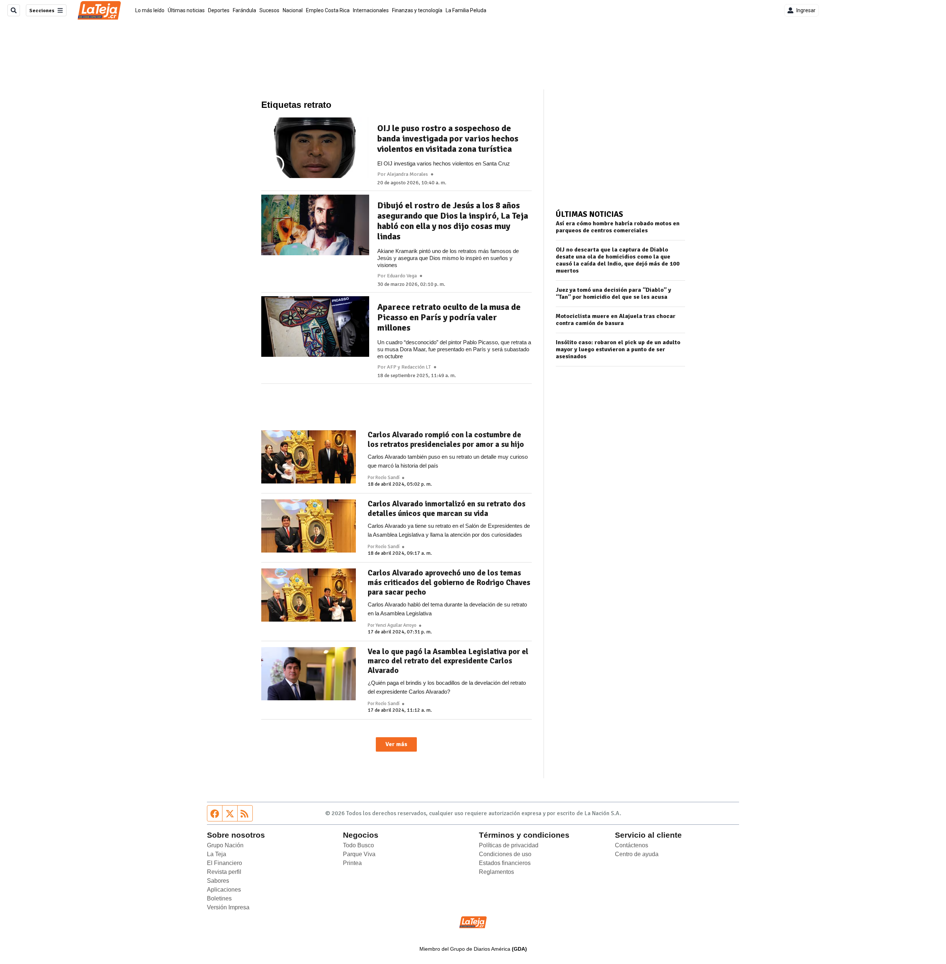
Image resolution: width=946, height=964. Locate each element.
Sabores (218, 881)
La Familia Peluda (466, 10)
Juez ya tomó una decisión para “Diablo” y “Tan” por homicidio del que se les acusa (613, 294)
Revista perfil (224, 872)
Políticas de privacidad (508, 845)
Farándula (244, 10)
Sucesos (269, 10)
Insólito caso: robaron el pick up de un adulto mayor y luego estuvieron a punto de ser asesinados (618, 349)
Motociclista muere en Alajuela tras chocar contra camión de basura (616, 320)
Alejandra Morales (407, 174)
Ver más (396, 744)
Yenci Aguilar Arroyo (395, 625)
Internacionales (371, 10)
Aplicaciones (224, 889)
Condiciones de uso (505, 854)
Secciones (41, 10)
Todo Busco (358, 845)
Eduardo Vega (402, 276)
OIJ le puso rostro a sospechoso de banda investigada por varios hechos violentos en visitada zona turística (447, 138)
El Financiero (224, 863)
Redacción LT (416, 367)
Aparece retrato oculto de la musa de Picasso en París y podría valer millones (449, 317)
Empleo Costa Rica (328, 10)
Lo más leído (149, 10)
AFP (392, 367)
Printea (352, 863)
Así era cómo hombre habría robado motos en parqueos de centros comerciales (618, 227)
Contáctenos (631, 845)
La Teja (216, 854)
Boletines (219, 898)
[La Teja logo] (99, 10)
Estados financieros (505, 863)
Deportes (218, 10)
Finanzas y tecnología (417, 10)
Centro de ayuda (637, 854)
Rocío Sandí (387, 478)
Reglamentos (496, 872)
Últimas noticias (186, 10)
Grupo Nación (225, 845)
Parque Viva (359, 854)
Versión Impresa (228, 907)
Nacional (293, 10)
